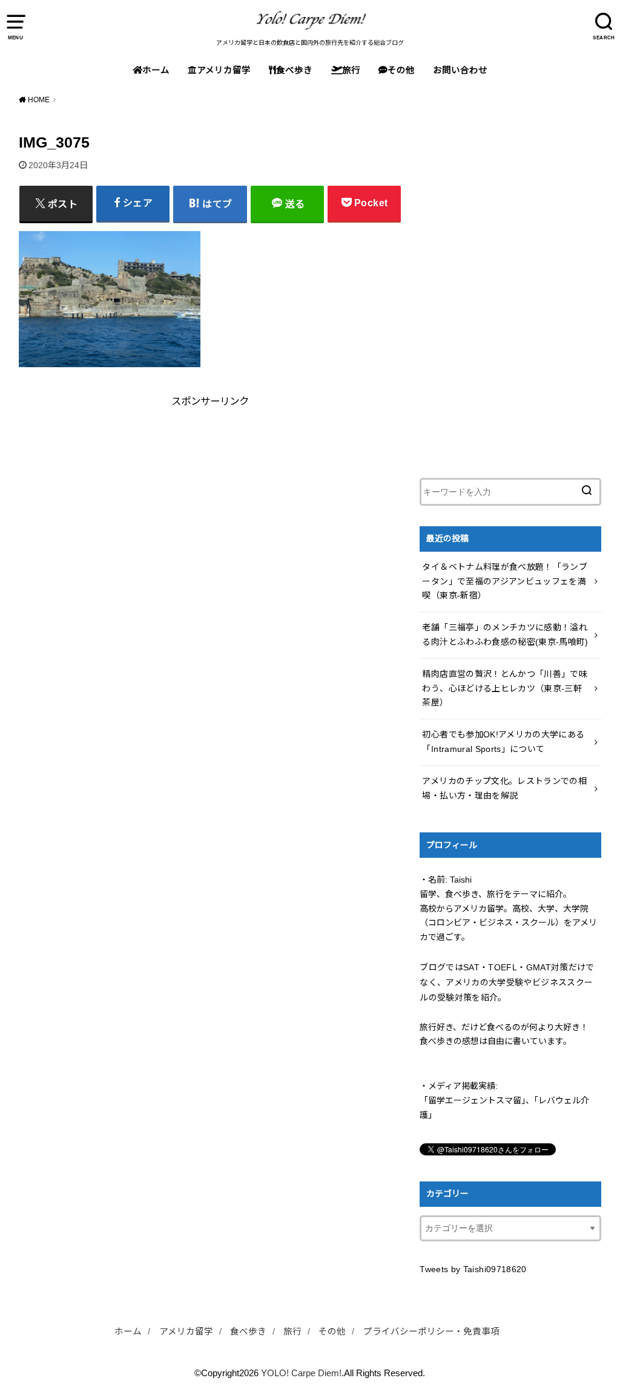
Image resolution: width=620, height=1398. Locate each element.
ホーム (156, 70)
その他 (401, 70)
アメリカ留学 (224, 70)
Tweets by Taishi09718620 (473, 1269)
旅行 (351, 70)
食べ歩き (294, 70)
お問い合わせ (460, 70)
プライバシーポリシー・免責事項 (431, 1331)
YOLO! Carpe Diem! (301, 1373)
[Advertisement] (112, 485)
